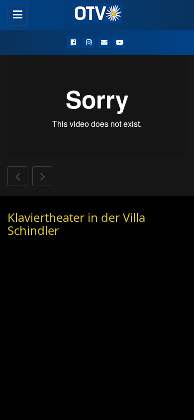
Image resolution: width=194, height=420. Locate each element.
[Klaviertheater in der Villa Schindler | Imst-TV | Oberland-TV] (94, 12)
